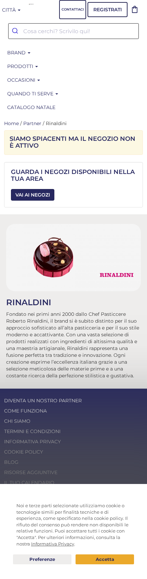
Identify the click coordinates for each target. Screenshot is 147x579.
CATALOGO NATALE (31, 107)
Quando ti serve (31, 94)
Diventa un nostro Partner (43, 401)
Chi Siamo (17, 421)
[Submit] (16, 31)
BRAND (17, 53)
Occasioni (22, 80)
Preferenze (42, 559)
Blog (11, 462)
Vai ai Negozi (32, 195)
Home (11, 123)
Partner (32, 123)
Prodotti (21, 66)
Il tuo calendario (29, 483)
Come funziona (25, 411)
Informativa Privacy (32, 442)
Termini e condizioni (32, 431)
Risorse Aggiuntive (30, 472)
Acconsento (105, 559)
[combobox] (73, 31)
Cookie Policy (23, 452)
